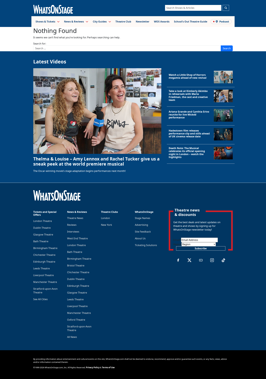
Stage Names (142, 218)
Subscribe (201, 248)
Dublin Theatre (42, 227)
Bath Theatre (40, 241)
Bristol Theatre (75, 265)
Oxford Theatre (76, 319)
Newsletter (142, 21)
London (105, 218)
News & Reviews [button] (74, 21)
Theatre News (75, 218)
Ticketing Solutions (146, 245)
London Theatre (42, 221)
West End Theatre (77, 238)
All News (72, 337)
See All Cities (40, 299)
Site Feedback (143, 231)
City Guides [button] (100, 21)
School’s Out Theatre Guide (190, 21)
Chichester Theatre (44, 255)
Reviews (72, 225)
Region (177, 244)
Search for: (39, 43)
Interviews (73, 231)
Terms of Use (108, 367)
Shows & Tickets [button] (46, 21)
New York (106, 225)
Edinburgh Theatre (44, 261)
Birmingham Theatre (45, 248)
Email (177, 240)
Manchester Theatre (45, 282)
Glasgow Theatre (43, 234)
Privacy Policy (92, 367)
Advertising (141, 225)
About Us (140, 238)
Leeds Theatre (41, 268)
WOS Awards (161, 21)
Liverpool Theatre (43, 275)
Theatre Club (123, 21)
